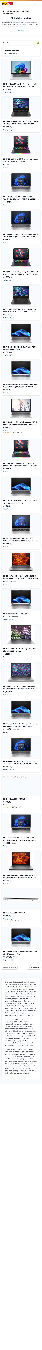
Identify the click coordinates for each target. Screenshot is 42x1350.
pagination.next (34, 968)
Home (3, 11)
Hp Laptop (25, 11)
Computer (10, 11)
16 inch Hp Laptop (7, 13)
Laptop (18, 11)
